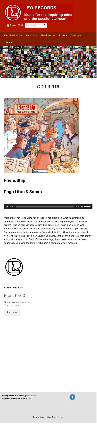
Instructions (31, 35)
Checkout (8, 42)
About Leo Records (13, 35)
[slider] (87, 206)
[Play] (7, 207)
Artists (62, 35)
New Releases (48, 35)
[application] (48, 206)
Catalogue (76, 35)
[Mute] (82, 207)
